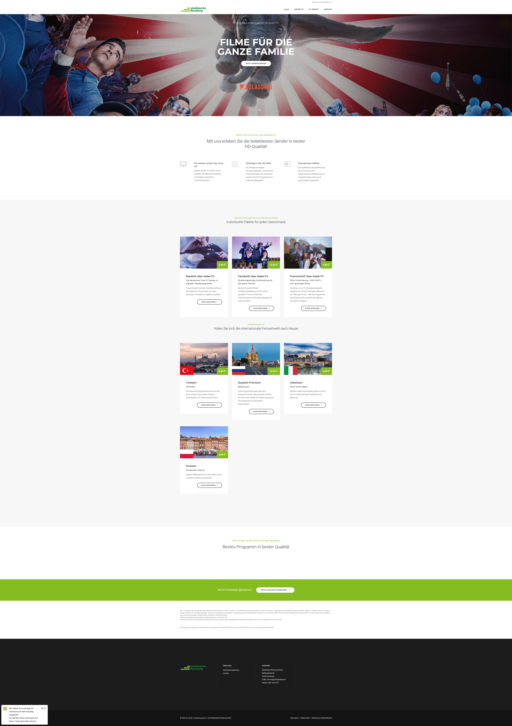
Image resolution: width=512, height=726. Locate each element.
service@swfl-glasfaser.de (276, 679)
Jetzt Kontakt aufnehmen (274, 590)
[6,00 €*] (204, 442)
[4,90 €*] (308, 359)
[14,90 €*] (256, 252)
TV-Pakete (314, 9)
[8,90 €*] (204, 359)
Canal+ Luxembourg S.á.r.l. (197, 718)
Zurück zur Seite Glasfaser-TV (322, 2)
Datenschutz (305, 718)
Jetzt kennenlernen (256, 63)
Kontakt (328, 9)
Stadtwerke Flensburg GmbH (221, 718)
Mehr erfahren (208, 302)
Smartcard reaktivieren (231, 670)
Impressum (294, 718)
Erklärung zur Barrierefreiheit (322, 718)
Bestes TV (299, 9)
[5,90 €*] (204, 252)
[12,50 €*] (256, 359)
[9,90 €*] (308, 252)
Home (286, 9)
